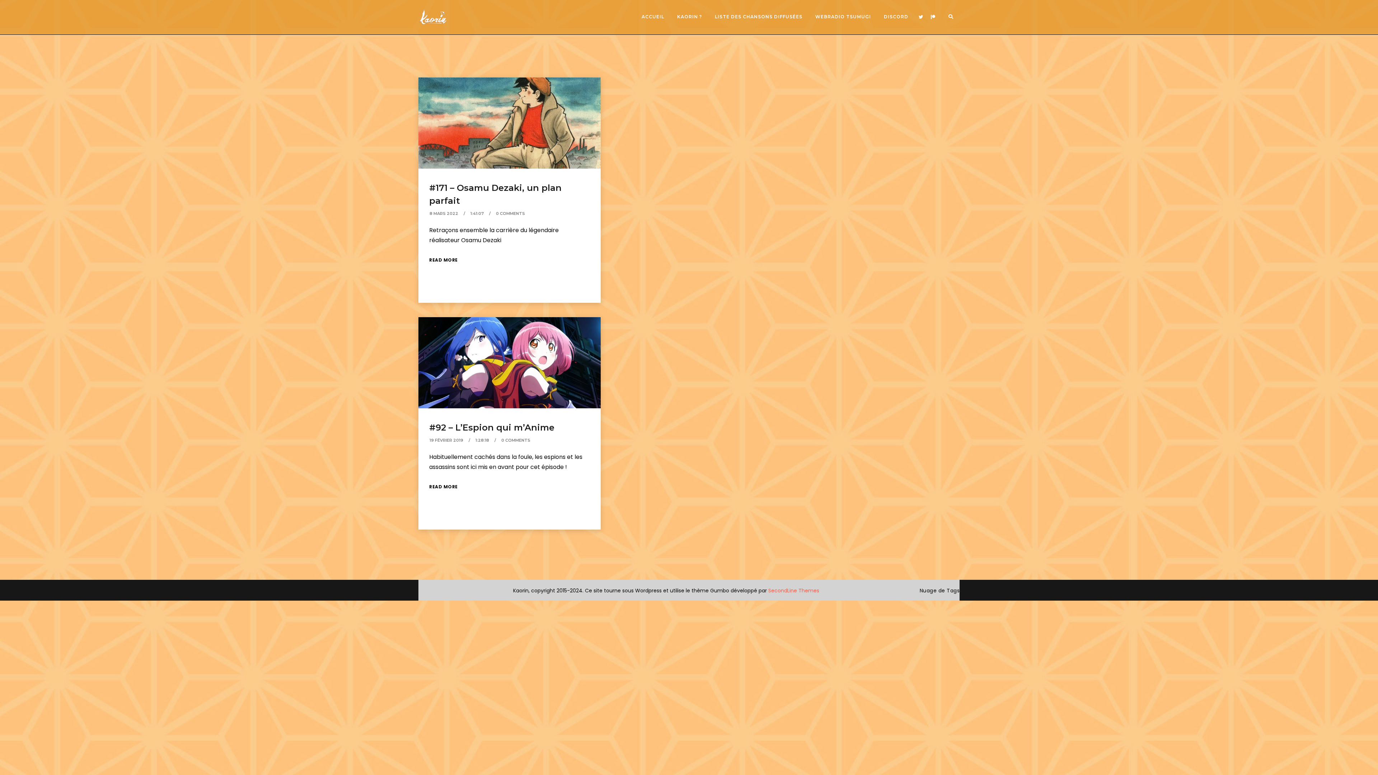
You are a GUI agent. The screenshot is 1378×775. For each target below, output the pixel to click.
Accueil (653, 16)
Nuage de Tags (940, 590)
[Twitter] (921, 17)
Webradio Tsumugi (843, 16)
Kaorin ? (689, 16)
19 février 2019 (446, 440)
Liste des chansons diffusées (758, 16)
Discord (896, 16)
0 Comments (510, 213)
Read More (443, 260)
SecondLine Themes (793, 590)
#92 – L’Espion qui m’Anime (491, 427)
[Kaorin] (432, 17)
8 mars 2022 (444, 213)
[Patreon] (933, 17)
